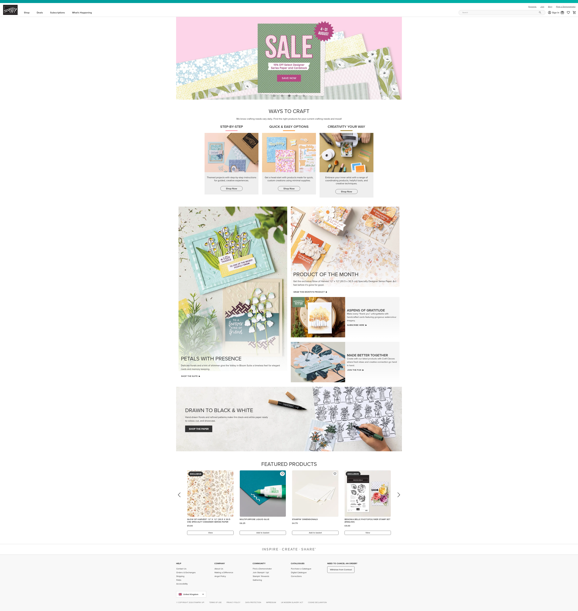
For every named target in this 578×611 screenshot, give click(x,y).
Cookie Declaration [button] (317, 602)
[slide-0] (282, 94)
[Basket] (574, 12)
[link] (568, 12)
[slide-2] (296, 94)
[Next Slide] (398, 498)
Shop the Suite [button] (189, 375)
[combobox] (502, 12)
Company (219, 563)
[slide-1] (289, 94)
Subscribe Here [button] (355, 324)
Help (178, 563)
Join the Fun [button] (354, 369)
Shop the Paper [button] (199, 428)
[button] (562, 12)
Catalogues (297, 563)
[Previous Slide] (179, 498)
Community (259, 563)
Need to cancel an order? (342, 563)
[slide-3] (303, 94)
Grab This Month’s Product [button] (309, 291)
